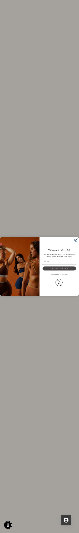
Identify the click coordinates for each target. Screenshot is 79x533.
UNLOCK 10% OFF (59, 269)
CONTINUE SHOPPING (59, 274)
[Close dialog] (76, 240)
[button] (8, 525)
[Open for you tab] (66, 520)
